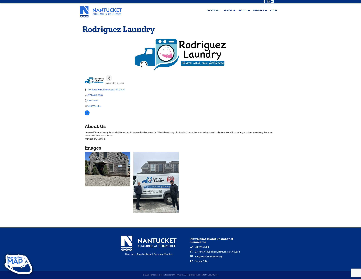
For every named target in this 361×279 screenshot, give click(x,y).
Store (273, 10)
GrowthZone (213, 275)
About (242, 10)
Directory (213, 10)
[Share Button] (109, 78)
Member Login (144, 254)
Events (228, 10)
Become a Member (163, 254)
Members (258, 10)
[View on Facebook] (87, 114)
